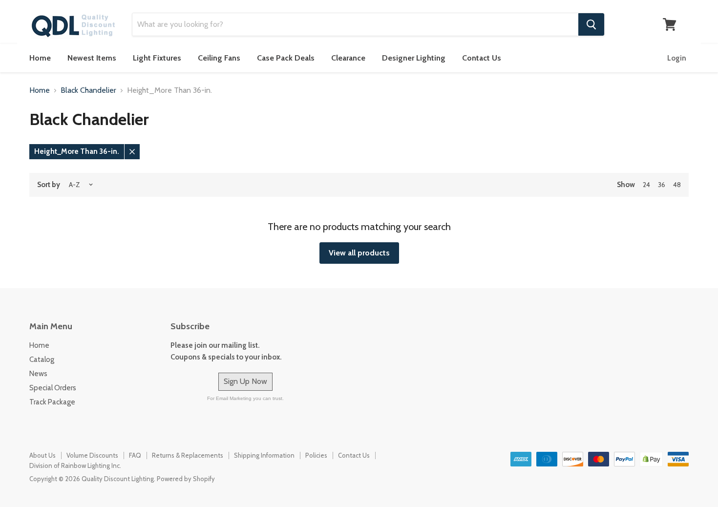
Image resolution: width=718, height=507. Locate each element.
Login (676, 58)
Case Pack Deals (286, 58)
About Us (42, 455)
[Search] (591, 24)
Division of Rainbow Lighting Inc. (75, 465)
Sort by (48, 185)
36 (661, 184)
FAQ (135, 455)
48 (677, 184)
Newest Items (91, 58)
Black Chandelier (88, 90)
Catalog (41, 359)
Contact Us (481, 58)
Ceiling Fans (219, 58)
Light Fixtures (157, 58)
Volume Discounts (92, 455)
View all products (359, 252)
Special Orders (52, 387)
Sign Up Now (245, 381)
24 (646, 184)
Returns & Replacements (187, 455)
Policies (316, 455)
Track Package (52, 402)
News (38, 373)
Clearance (348, 58)
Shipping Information (264, 455)
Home (40, 58)
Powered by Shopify (186, 479)
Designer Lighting (413, 58)
